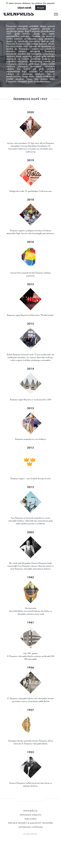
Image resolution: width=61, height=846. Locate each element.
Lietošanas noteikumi (30, 827)
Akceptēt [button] (40, 7)
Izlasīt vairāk (24, 7)
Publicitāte (30, 819)
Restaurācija (30, 810)
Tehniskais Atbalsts (30, 815)
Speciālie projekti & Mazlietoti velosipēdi (30, 823)
